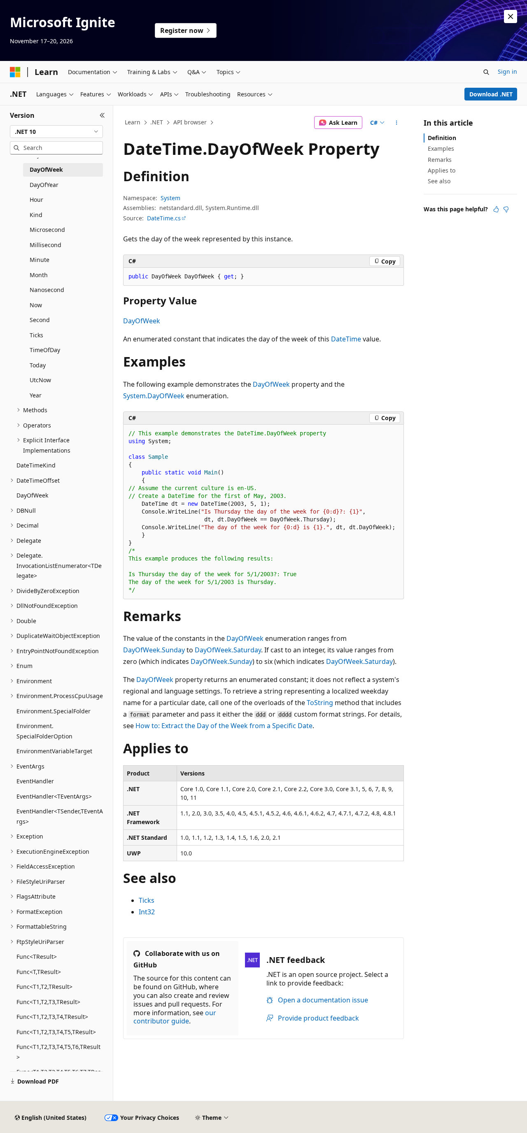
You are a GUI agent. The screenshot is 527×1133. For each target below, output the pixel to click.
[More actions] (396, 122)
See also (439, 181)
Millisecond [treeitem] (45, 245)
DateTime (346, 338)
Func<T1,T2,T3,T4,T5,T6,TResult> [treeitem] (58, 1052)
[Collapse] (102, 115)
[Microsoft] (15, 72)
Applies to (441, 170)
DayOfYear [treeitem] (44, 185)
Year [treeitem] (36, 395)
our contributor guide (174, 1017)
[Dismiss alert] (510, 16)
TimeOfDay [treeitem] (45, 350)
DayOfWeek (141, 320)
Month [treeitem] (39, 275)
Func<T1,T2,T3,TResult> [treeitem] (48, 1002)
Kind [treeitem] (36, 215)
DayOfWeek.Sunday (154, 649)
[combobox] (56, 131)
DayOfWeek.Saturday (228, 649)
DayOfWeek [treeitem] (46, 169)
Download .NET (491, 94)
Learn (132, 122)
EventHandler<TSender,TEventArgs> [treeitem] (59, 816)
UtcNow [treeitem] (40, 380)
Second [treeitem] (40, 320)
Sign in (507, 71)
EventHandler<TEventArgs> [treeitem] (54, 796)
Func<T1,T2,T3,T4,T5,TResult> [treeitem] (56, 1032)
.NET (156, 122)
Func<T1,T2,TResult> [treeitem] (44, 986)
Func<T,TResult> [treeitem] (38, 972)
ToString (320, 702)
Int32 (147, 911)
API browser (190, 122)
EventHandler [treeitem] (35, 781)
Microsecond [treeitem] (47, 230)
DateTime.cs (164, 218)
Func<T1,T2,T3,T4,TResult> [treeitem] (52, 1017)
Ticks (146, 900)
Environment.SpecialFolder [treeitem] (53, 711)
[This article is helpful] (496, 209)
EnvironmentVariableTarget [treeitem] (54, 751)
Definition (442, 138)
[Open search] (486, 72)
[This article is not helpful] (506, 209)
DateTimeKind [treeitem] (36, 465)
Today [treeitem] (38, 365)
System (170, 198)
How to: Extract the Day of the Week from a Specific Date (223, 725)
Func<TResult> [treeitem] (36, 956)
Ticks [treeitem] (36, 335)
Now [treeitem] (36, 305)
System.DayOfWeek (153, 395)
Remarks (440, 160)
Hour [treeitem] (36, 199)
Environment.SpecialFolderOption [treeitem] (44, 731)
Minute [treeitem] (39, 260)
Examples (441, 148)
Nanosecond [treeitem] (47, 290)
